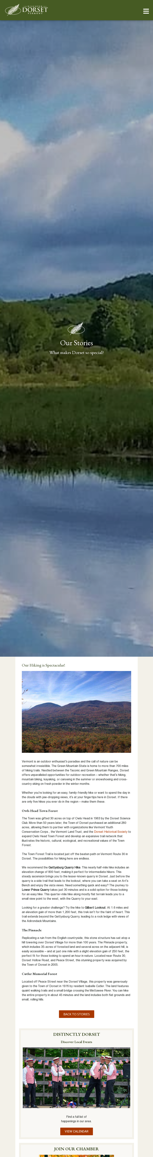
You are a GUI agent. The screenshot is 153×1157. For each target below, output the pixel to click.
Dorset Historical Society (110, 832)
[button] (146, 11)
